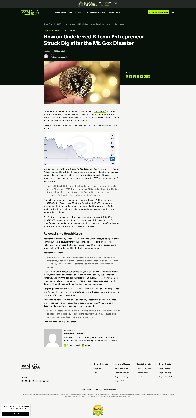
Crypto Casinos (164, 369)
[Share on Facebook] (138, 76)
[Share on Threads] (130, 76)
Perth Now (99, 111)
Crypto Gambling (165, 373)
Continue (16, 414)
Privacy (98, 390)
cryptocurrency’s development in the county (65, 242)
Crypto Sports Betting (167, 377)
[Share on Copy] (148, 76)
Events (139, 377)
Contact (90, 390)
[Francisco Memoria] (53, 338)
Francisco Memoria (60, 57)
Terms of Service (110, 390)
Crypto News (98, 369)
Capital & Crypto (52, 30)
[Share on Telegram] (141, 76)
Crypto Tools (119, 381)
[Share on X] (127, 76)
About (82, 390)
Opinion (96, 373)
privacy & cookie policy (17, 409)
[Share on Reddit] (134, 76)
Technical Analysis (122, 373)
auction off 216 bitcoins (57, 281)
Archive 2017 (56, 24)
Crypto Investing (121, 377)
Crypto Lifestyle (143, 373)
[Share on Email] (145, 76)
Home (46, 24)
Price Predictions (121, 369)
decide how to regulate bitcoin (103, 271)
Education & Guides (144, 369)
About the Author (70, 330)
